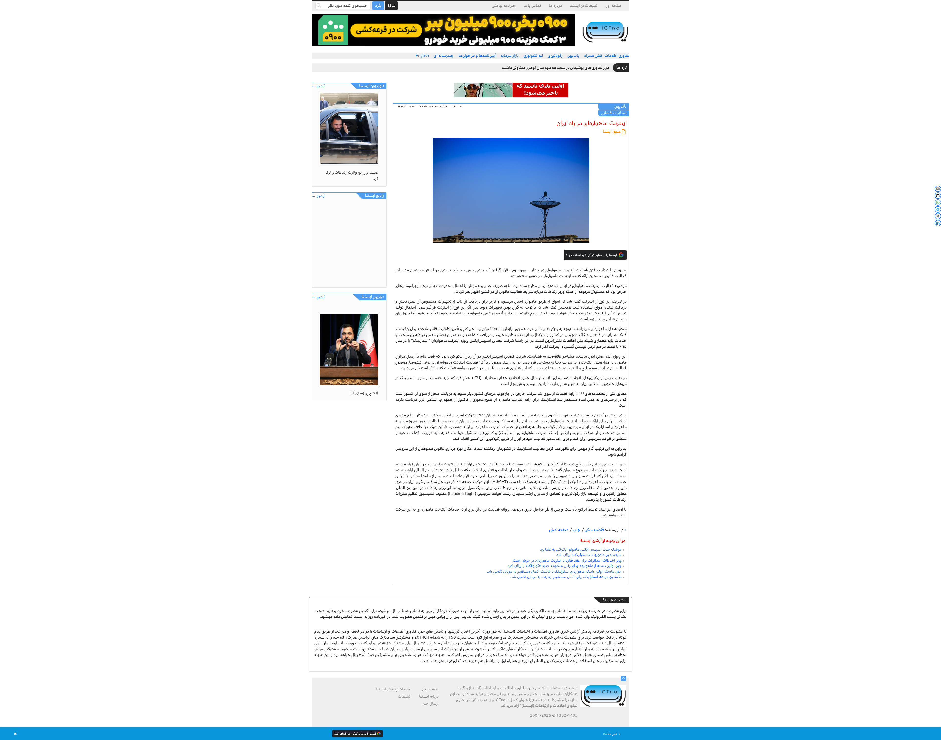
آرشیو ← (318, 86)
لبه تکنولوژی (533, 55)
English (422, 55)
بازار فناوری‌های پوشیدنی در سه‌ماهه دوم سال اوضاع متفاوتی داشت (555, 67)
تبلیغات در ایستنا (583, 5)
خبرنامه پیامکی (504, 5)
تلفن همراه (593, 55)
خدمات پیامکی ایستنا (393, 689)
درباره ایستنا (429, 696)
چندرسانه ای (444, 55)
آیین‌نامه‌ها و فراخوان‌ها (477, 55)
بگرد (378, 5)
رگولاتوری (555, 55)
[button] (470, 733)
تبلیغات (404, 696)
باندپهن (573, 55)
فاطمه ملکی (594, 530)
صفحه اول (613, 5)
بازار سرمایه (510, 55)
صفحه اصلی (558, 530)
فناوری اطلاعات (617, 55)
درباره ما (555, 5)
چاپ (576, 530)
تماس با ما (532, 5)
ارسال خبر (431, 703)
